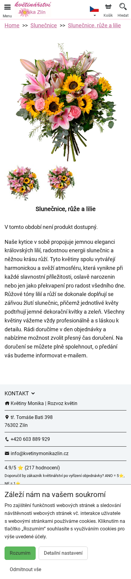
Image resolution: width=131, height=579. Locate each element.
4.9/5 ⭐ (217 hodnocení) (32, 468)
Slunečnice (43, 25)
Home (12, 25)
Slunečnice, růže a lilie (94, 25)
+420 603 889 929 (29, 439)
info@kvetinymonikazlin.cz (39, 453)
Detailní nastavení (63, 553)
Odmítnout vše (25, 569)
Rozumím (20, 553)
